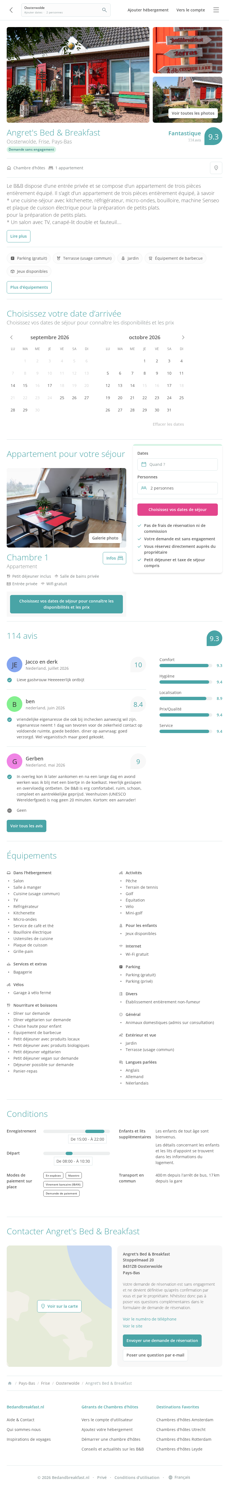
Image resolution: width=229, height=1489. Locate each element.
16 (37, 385)
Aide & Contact (20, 1419)
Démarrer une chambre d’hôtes (111, 1439)
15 (25, 385)
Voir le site (132, 1326)
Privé (102, 1477)
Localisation (170, 692)
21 (13, 397)
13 (86, 373)
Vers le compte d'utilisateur (107, 1419)
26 (74, 397)
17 (49, 385)
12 (74, 373)
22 (25, 397)
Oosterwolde (21, 141)
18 (62, 385)
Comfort (167, 659)
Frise (44, 141)
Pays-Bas (62, 141)
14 (13, 385)
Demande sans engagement (31, 149)
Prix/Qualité (170, 709)
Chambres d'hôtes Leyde (179, 1449)
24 (49, 397)
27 (86, 397)
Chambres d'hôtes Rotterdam (183, 1439)
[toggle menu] (216, 10)
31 (169, 410)
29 (25, 410)
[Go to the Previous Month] (12, 337)
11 (62, 373)
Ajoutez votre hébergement (107, 1429)
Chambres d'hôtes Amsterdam (184, 1419)
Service (166, 725)
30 (37, 410)
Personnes (147, 477)
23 (37, 397)
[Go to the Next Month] (183, 337)
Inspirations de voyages (29, 1439)
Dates (142, 453)
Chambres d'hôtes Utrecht (181, 1429)
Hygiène (167, 676)
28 (13, 410)
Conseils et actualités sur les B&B (113, 1449)
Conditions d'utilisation (137, 1477)
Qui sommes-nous (24, 1429)
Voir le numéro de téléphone (149, 1319)
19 (74, 385)
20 (86, 385)
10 (49, 373)
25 (62, 397)
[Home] (10, 1383)
